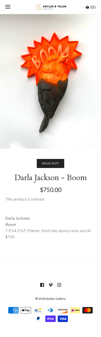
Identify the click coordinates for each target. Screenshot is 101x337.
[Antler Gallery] (50, 7)
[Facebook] (42, 285)
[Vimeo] (51, 285)
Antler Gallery (55, 299)
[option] (50, 81)
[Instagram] (59, 285)
